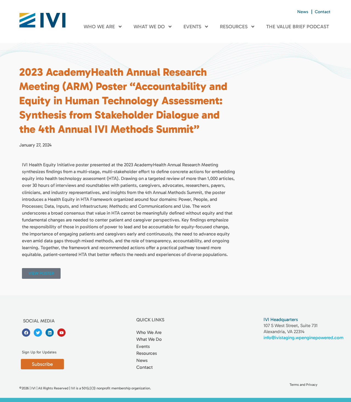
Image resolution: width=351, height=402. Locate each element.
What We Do (149, 27)
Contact (322, 11)
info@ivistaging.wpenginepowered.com (303, 337)
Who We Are (99, 27)
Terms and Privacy (304, 385)
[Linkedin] (50, 332)
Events (192, 27)
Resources (234, 27)
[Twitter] (38, 332)
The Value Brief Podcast (297, 27)
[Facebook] (26, 332)
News (302, 11)
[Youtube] (61, 332)
